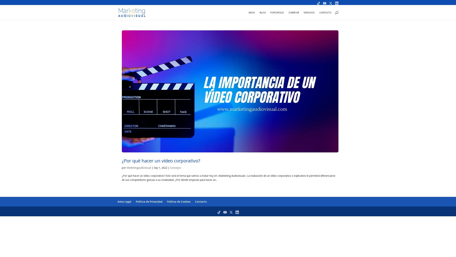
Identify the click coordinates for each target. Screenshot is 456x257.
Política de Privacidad (149, 201)
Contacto (325, 12)
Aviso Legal (124, 201)
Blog (263, 12)
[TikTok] (318, 3)
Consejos (175, 167)
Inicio (252, 12)
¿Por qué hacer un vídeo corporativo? (161, 160)
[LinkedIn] (336, 3)
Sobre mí (294, 12)
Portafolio (277, 12)
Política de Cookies (178, 201)
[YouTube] (324, 3)
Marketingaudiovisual (138, 167)
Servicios (309, 12)
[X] (330, 3)
